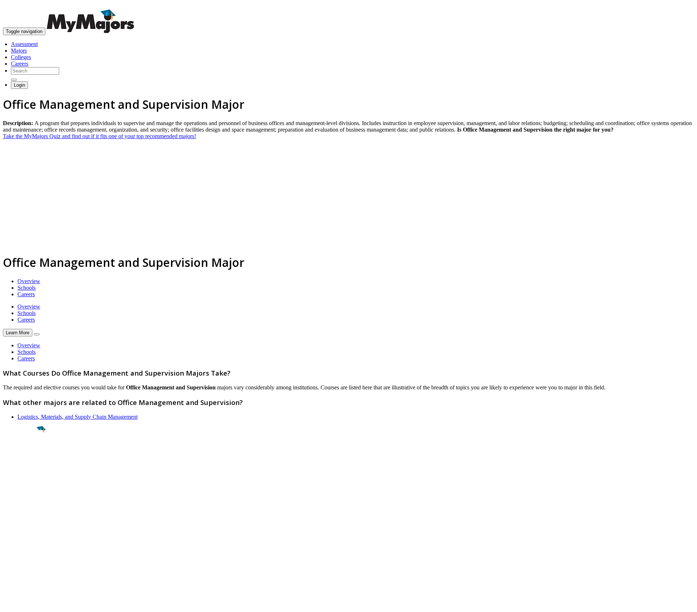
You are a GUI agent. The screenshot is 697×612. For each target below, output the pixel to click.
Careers (19, 64)
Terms (10, 603)
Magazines (15, 546)
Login (19, 85)
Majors (19, 50)
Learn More (17, 332)
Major (20, 454)
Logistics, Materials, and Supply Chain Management (77, 417)
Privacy (29, 603)
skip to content (679, 5)
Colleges (21, 57)
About (12, 512)
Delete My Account (25, 553)
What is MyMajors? (25, 527)
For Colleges (17, 540)
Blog (8, 560)
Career (21, 485)
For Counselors (20, 533)
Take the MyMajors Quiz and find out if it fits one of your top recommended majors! (99, 136)
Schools (26, 288)
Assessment (24, 44)
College (22, 470)
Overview (28, 281)
